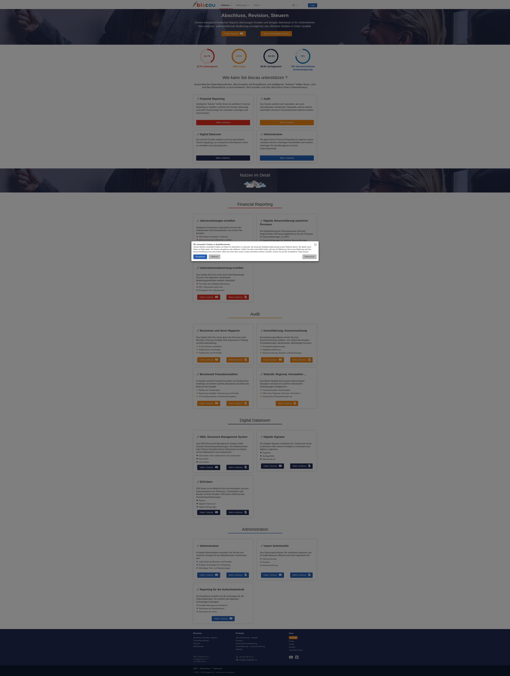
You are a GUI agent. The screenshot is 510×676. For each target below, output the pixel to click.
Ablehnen (214, 257)
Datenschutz (309, 257)
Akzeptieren (200, 257)
